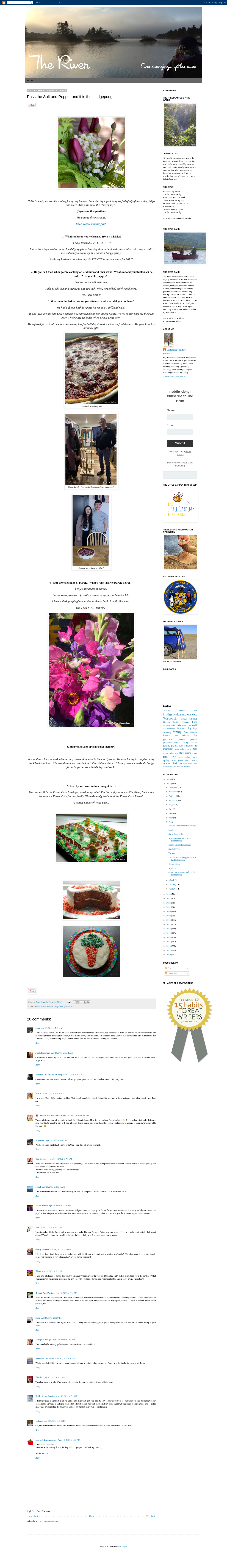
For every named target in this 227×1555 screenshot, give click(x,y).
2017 (168, 924)
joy (172, 745)
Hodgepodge (58, 1006)
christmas (181, 725)
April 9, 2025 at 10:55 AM (53, 1186)
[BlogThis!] (78, 1002)
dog (189, 728)
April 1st (172, 868)
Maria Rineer (41, 1205)
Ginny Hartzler (42, 1249)
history (194, 742)
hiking (185, 742)
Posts (169, 968)
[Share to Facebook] (85, 1002)
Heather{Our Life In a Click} (48, 1074)
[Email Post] (69, 1002)
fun (195, 735)
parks (189, 748)
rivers (194, 752)
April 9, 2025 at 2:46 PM (60, 1249)
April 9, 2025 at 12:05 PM (60, 1205)
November (173, 791)
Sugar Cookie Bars (176, 833)
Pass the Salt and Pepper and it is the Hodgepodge (182, 858)
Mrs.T (38, 1186)
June (171, 813)
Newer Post (33, 1516)
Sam (72, 1006)
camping (166, 725)
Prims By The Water (44, 1358)
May (171, 817)
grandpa (193, 739)
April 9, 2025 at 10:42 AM (57, 1140)
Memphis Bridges (43, 1339)
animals (184, 718)
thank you (177, 763)
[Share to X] (81, 1002)
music (177, 749)
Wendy (38, 1377)
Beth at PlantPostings (45, 1292)
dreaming (167, 732)
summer (167, 763)
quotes (179, 752)
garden (168, 739)
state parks (177, 760)
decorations (181, 728)
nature (183, 748)
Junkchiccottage (42, 1052)
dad (164, 728)
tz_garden (40, 1140)
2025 (168, 783)
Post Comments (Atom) (48, 1521)
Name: (171, 410)
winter (187, 766)
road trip (169, 756)
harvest (177, 742)
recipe (188, 752)
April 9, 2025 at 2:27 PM (51, 1227)
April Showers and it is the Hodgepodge (179, 839)
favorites (193, 732)
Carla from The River (45, 1002)
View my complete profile (174, 376)
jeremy (67, 1006)
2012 (168, 945)
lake (176, 746)
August (172, 804)
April (171, 821)
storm (187, 760)
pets (195, 748)
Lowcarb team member (46, 1439)
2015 (168, 933)
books (176, 721)
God (195, 710)
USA (194, 714)
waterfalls (172, 766)
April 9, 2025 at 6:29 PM (66, 1292)
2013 (168, 941)
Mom (184, 715)
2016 (168, 928)
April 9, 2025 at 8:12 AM (62, 1052)
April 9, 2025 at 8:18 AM (73, 1074)
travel (190, 763)
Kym (37, 1317)
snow (194, 757)
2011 (168, 950)
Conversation (174, 863)
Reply (37, 1042)
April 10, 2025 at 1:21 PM (54, 1377)
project (171, 752)
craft (194, 725)
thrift (185, 763)
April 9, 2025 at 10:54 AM (60, 1158)
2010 (168, 954)
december (171, 728)
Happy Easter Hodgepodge (179, 844)
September (173, 800)
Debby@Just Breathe (45, 1396)
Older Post (150, 1516)
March (172, 880)
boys (194, 721)
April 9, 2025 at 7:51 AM (52, 1028)
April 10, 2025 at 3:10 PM (67, 1396)
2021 (168, 906)
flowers (50, 1006)
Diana (38, 1271)
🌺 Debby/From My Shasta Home (50, 1115)
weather (180, 766)
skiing (187, 757)
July (171, 808)
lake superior (186, 745)
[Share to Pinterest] (88, 1002)
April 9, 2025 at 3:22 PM (52, 1271)
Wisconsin (170, 718)
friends (185, 735)
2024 (168, 894)
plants (165, 753)
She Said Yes (174, 849)
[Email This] (75, 1002)
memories (168, 748)
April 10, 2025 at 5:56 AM (66, 1358)
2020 (168, 911)
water (165, 766)
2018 (168, 919)
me (195, 745)
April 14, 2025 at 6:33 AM (69, 1439)
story (194, 760)
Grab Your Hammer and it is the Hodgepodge (181, 873)
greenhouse (167, 742)
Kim (37, 1227)
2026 (168, 779)
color (189, 725)
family (177, 731)
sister (181, 757)
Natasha (39, 1420)
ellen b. (38, 1093)
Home (30, 80)
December (173, 787)
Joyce (37, 1028)
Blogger (123, 1546)
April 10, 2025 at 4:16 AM (63, 1339)
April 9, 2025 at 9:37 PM (51, 1317)
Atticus (166, 710)
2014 (168, 937)
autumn (193, 718)
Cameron (182, 710)
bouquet (37, 1006)
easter (43, 1006)
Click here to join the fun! (91, 224)
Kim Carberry (41, 1158)
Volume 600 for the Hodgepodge (182, 825)
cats (173, 725)
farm (186, 732)
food (176, 735)
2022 (168, 902)
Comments (172, 973)
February (173, 884)
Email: (171, 425)
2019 (168, 915)
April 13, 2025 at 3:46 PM (55, 1420)
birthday (166, 721)
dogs (195, 728)
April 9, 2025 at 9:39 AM (53, 1093)
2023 (168, 898)
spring (166, 760)
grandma (181, 739)
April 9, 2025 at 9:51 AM (78, 1115)
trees (195, 763)
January (172, 888)
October (172, 796)
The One (172, 853)
